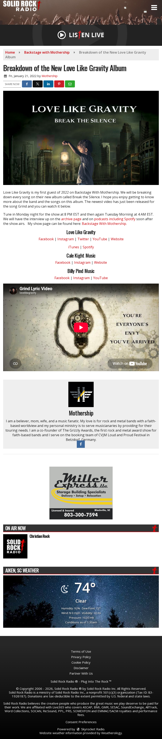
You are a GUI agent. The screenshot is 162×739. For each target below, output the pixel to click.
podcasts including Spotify (114, 219)
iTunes (73, 247)
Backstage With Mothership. (104, 223)
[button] (154, 7)
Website (117, 239)
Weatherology (111, 733)
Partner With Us (81, 673)
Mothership (50, 76)
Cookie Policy (81, 662)
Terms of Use (81, 651)
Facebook (46, 239)
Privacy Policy (81, 657)
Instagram (65, 239)
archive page (71, 219)
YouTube (100, 239)
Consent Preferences (81, 722)
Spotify (88, 247)
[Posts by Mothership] (81, 394)
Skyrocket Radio (92, 729)
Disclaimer (81, 668)
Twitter (83, 239)
